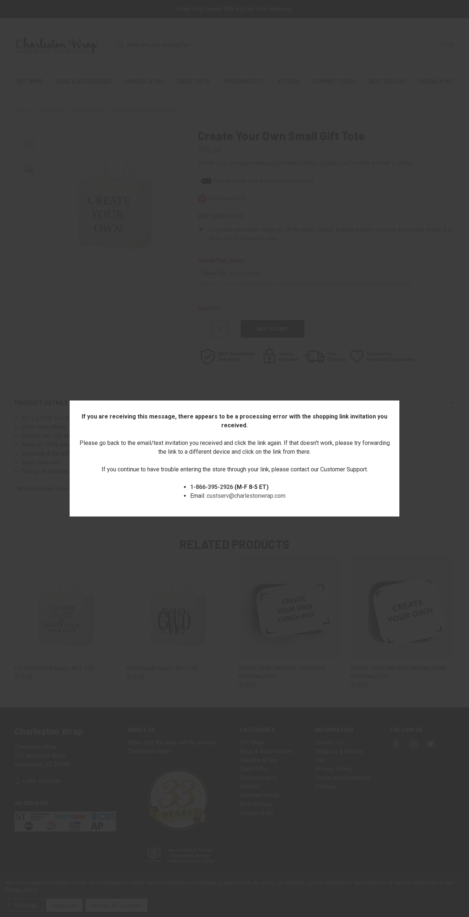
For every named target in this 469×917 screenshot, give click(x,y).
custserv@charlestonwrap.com (246, 495)
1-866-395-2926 (211, 486)
